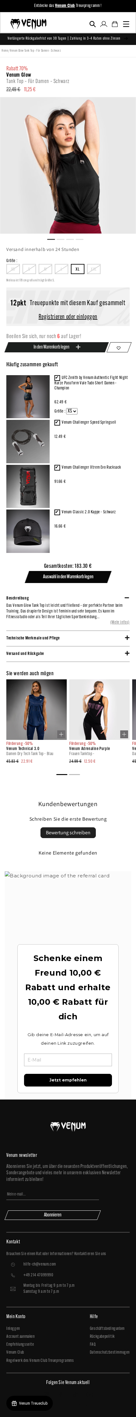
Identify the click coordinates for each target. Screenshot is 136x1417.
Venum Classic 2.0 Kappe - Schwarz (89, 512)
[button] (92, 24)
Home (5, 51)
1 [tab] (54, 238)
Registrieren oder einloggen (68, 317)
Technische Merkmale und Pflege (33, 638)
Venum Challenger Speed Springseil (89, 422)
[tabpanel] (68, 165)
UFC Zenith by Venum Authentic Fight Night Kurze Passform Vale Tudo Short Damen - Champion (91, 383)
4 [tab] (82, 238)
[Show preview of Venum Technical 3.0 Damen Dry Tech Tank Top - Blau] (61, 734)
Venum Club (15, 1352)
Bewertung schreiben (68, 832)
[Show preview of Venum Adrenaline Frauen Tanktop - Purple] (124, 734)
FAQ (93, 1344)
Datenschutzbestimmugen (110, 1352)
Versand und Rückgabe (25, 653)
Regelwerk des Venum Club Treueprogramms (40, 1360)
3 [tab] (73, 238)
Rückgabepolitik (102, 1336)
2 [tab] (63, 238)
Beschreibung (17, 598)
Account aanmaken (20, 1336)
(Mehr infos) (120, 622)
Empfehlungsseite (20, 1344)
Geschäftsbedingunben (107, 1328)
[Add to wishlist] (119, 347)
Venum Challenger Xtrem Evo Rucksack (91, 467)
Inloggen (13, 1328)
